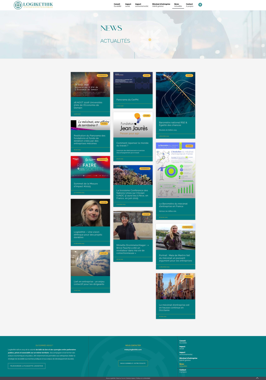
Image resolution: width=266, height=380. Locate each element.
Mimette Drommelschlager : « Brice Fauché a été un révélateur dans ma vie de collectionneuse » (132, 249)
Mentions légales (130, 378)
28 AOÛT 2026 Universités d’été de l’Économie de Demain (88, 105)
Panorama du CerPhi (127, 99)
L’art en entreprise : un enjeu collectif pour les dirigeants (89, 282)
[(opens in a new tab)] (90, 84)
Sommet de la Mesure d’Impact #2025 (86, 185)
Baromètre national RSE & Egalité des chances (173, 123)
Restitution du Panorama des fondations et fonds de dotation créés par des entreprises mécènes (89, 139)
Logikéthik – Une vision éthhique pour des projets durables (88, 234)
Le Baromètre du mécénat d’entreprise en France (173, 205)
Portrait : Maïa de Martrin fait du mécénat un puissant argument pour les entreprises (175, 258)
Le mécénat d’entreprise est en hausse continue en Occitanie (174, 307)
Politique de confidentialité (143, 378)
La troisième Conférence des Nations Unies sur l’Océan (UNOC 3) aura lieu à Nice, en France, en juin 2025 (132, 194)
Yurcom (123, 378)
